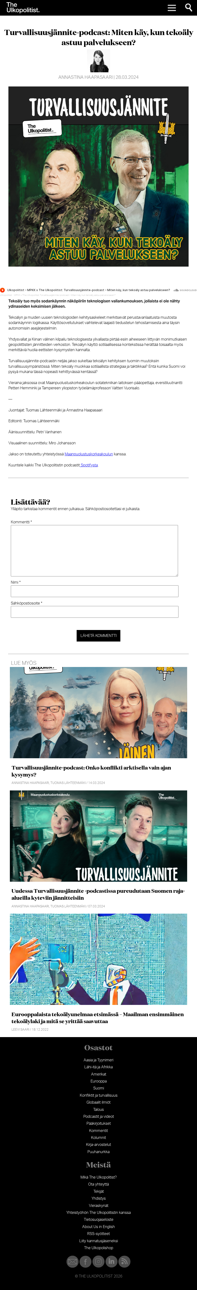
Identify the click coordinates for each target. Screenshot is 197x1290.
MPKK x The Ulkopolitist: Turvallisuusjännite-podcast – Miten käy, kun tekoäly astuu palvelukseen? (65, 295)
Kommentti (21, 522)
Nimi (16, 582)
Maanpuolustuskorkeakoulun (89, 454)
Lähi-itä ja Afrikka (98, 1067)
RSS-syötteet (98, 1234)
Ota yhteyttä (98, 1184)
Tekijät (98, 1191)
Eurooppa (99, 1081)
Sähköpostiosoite (26, 603)
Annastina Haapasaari (85, 77)
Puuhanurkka (98, 1152)
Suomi (98, 1088)
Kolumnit (98, 1138)
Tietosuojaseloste (98, 1220)
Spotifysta (89, 465)
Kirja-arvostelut (98, 1145)
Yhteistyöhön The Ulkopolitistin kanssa (98, 1213)
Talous (98, 1110)
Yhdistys (99, 1198)
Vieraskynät (98, 1206)
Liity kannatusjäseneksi (98, 1241)
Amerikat (98, 1074)
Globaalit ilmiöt (98, 1102)
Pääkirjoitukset (98, 1123)
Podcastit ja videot (98, 1117)
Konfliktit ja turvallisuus (98, 1095)
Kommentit (98, 1131)
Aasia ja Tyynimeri (98, 1060)
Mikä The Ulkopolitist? (98, 1177)
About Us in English (98, 1227)
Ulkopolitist (6, 295)
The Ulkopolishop (98, 1248)
